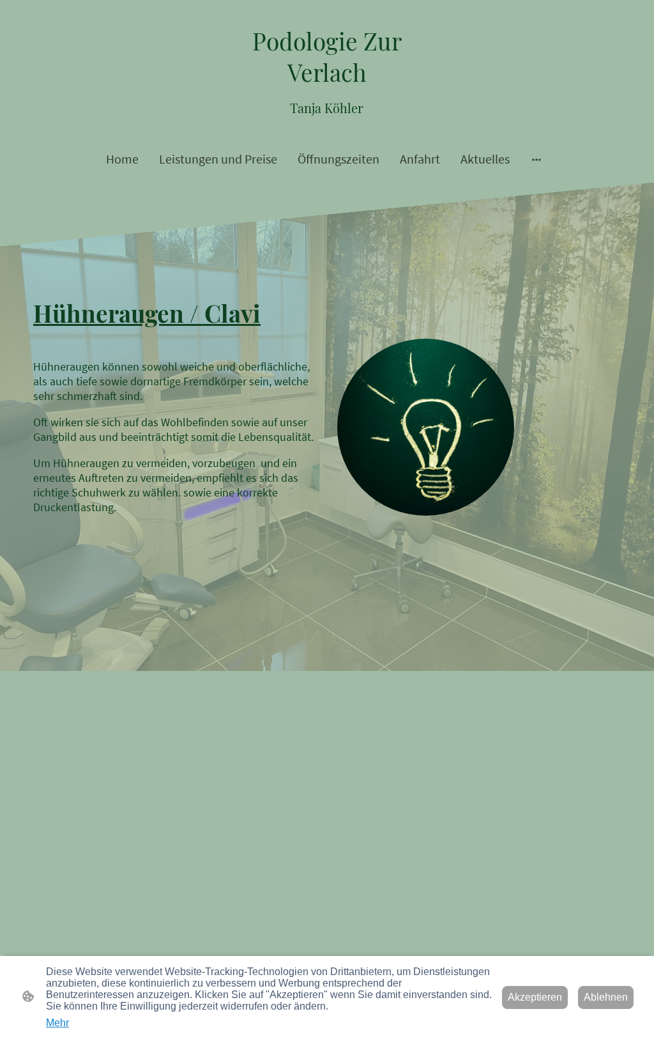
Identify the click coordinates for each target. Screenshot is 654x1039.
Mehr (57, 1022)
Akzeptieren (535, 997)
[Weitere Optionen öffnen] (536, 159)
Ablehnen (606, 997)
